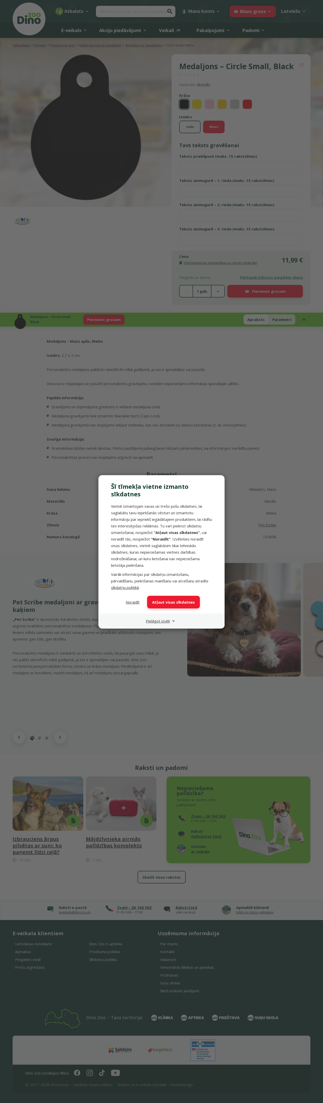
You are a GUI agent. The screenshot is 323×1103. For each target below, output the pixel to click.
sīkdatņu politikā (125, 587)
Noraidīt (133, 602)
